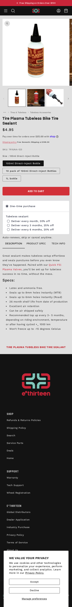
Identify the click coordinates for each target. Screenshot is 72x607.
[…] (5, 112)
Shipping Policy (16, 428)
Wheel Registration (18, 492)
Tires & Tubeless (18, 112)
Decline (34, 590)
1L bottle (11, 178)
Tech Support (15, 485)
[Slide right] (68, 98)
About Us (12, 550)
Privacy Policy (15, 535)
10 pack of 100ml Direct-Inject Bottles (31, 171)
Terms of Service (17, 542)
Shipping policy (10, 142)
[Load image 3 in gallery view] (55, 98)
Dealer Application (18, 519)
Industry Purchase (18, 527)
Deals (10, 450)
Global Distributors (18, 512)
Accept (34, 581)
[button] (5, 10)
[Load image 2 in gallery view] (36, 98)
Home (10, 458)
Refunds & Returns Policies (24, 420)
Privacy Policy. (34, 572)
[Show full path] (5, 112)
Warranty (12, 477)
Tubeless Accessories (40, 112)
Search (11, 435)
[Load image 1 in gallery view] (17, 98)
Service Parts (15, 443)
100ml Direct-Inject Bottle (23, 163)
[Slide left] (3, 98)
